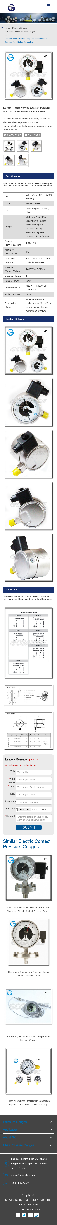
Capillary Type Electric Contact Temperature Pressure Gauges (28, 1038)
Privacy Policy (32, 1209)
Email (11, 786)
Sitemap (19, 1209)
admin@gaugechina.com (23, 1175)
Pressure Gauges (19, 28)
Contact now (14, 135)
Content (7, 816)
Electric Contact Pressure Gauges (21, 32)
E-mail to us (34, 135)
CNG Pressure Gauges (18, 1145)
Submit (29, 827)
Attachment (10, 808)
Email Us (35, 759)
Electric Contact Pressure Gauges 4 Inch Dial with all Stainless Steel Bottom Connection (26, 40)
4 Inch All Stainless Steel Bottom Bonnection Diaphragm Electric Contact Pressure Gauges (28, 909)
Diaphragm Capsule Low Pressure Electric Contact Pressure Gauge (28, 974)
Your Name (12, 780)
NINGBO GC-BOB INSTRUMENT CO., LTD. (27, 1200)
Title (12, 771)
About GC (9, 1137)
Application (10, 1129)
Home (7, 28)
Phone (11, 793)
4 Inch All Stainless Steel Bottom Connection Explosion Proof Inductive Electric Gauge (28, 1103)
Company (10, 801)
